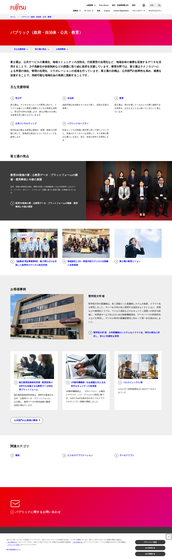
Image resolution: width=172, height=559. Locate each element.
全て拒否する (150, 548)
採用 (133, 5)
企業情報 (89, 5)
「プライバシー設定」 (14, 545)
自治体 (70, 98)
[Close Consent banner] (168, 536)
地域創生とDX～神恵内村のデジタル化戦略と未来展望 (88, 263)
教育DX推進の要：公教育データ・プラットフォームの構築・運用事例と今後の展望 (46, 205)
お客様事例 (60, 49)
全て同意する (150, 554)
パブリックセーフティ (78, 123)
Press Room (104, 5)
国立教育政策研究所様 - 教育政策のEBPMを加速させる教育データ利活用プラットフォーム (36, 386)
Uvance (107, 11)
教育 (121, 98)
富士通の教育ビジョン (130, 261)
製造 (17, 455)
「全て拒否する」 (78, 542)
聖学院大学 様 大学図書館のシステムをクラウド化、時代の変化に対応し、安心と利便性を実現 (126, 334)
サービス (87, 11)
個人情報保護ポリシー (14, 549)
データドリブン (126, 455)
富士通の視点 (40, 49)
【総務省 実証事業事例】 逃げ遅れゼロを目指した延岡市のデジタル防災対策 (36, 263)
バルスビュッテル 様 (133, 382)
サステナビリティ (155, 11)
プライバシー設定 (150, 542)
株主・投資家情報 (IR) (120, 5)
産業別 (75, 11)
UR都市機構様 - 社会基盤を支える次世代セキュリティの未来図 (88, 384)
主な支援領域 (19, 49)
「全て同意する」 (12, 542)
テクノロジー (137, 11)
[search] (159, 5)
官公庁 (18, 98)
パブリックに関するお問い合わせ (38, 512)
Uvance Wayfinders (121, 11)
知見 (98, 11)
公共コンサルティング (26, 123)
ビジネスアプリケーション (80, 455)
